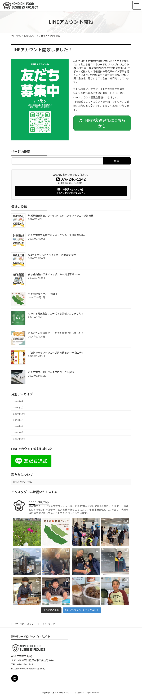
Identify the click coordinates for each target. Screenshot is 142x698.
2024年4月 (18, 420)
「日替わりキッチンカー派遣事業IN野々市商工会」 (56, 352)
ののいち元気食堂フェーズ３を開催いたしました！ (56, 313)
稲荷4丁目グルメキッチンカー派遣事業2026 (52, 254)
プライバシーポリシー (25, 624)
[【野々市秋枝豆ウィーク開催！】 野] (56, 532)
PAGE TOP (135, 690)
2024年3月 (18, 426)
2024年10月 (19, 413)
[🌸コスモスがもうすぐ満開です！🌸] (27, 532)
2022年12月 (19, 438)
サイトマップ (48, 624)
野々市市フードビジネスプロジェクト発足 (51, 372)
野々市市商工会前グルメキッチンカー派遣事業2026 (56, 235)
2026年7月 (18, 407)
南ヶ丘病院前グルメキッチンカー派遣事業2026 (54, 274)
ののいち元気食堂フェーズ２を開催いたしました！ (56, 333)
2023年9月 (18, 432)
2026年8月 (18, 401)
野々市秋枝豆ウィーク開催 (42, 293)
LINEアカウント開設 (22, 482)
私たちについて (22, 475)
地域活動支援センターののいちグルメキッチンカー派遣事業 (61, 215)
